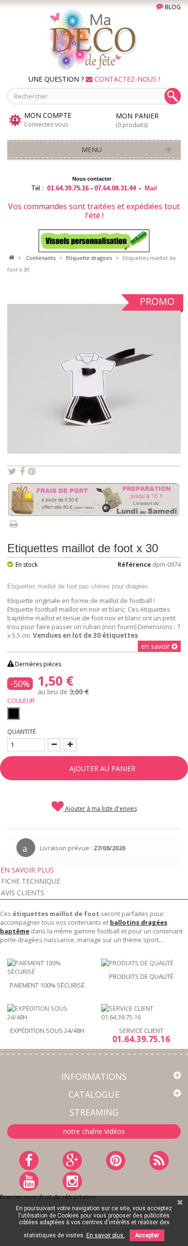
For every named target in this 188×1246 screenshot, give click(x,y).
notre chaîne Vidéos (94, 1131)
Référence (134, 564)
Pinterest (31, 471)
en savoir (156, 646)
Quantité (21, 731)
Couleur (22, 700)
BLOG (172, 7)
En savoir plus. (105, 1235)
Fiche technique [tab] (30, 881)
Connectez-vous (46, 124)
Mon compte (47, 115)
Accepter (147, 1235)
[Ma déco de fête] (94, 38)
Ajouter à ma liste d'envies (100, 808)
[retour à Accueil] (11, 258)
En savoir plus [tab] (27, 869)
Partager (22, 471)
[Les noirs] (13, 713)
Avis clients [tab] (22, 892)
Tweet (12, 471)
